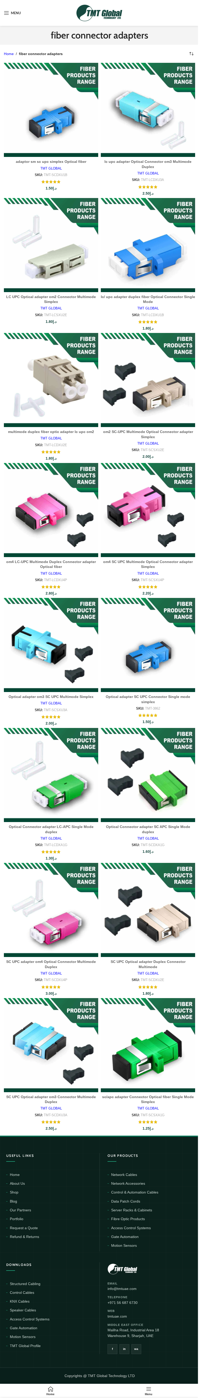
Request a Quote (24, 1228)
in (124, 1348)
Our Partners (20, 1210)
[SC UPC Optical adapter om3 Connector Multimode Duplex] (51, 1045)
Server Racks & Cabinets (131, 1210)
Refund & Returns (24, 1237)
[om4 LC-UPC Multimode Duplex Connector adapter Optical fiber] (51, 510)
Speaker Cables (23, 1310)
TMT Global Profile (25, 1346)
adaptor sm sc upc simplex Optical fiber (51, 161)
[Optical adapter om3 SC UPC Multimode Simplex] (51, 645)
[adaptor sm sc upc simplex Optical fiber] (51, 110)
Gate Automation (125, 1237)
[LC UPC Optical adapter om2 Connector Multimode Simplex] (51, 245)
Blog (13, 1201)
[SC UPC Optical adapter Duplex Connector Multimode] (148, 910)
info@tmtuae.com (122, 1289)
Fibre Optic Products (128, 1219)
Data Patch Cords (125, 1201)
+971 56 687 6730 (123, 1303)
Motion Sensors (124, 1245)
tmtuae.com (117, 1316)
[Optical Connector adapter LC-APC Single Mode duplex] (51, 775)
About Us (17, 1183)
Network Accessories (128, 1183)
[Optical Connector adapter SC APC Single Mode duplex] (148, 775)
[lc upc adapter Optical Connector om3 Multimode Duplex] (148, 110)
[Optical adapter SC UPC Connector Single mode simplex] (148, 645)
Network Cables (124, 1175)
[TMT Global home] (134, 1268)
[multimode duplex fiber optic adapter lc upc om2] (51, 380)
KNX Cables (20, 1301)
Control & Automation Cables (134, 1192)
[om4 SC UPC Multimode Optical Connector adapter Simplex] (148, 510)
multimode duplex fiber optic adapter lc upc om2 (51, 432)
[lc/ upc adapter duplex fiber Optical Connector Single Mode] (148, 245)
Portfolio (16, 1219)
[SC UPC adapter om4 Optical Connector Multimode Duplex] (51, 910)
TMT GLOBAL (51, 168)
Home (9, 54)
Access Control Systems (131, 1228)
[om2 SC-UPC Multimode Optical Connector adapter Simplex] (148, 380)
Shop (14, 1192)
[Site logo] (99, 13)
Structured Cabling (25, 1284)
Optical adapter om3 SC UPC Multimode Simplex (51, 697)
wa (136, 1348)
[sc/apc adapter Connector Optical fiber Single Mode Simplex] (148, 1045)
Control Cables (22, 1292)
